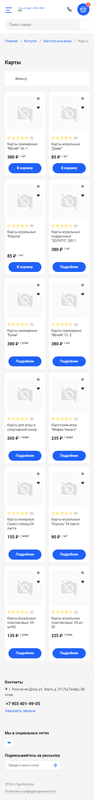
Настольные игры (57, 41)
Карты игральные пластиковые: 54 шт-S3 (67, 622)
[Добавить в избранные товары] (38, 107)
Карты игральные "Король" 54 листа (65, 521)
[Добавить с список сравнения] (38, 98)
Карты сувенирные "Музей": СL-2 (66, 333)
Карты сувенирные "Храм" (22, 333)
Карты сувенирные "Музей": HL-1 (22, 146)
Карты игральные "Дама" (65, 146)
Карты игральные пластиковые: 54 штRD (21, 622)
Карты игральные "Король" (21, 234)
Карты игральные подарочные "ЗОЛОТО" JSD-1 (65, 236)
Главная (11, 41)
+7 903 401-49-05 (69, 9)
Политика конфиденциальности (30, 791)
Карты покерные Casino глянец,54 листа (20, 523)
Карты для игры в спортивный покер (22, 427)
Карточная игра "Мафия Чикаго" (64, 427)
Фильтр (21, 79)
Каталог (30, 41)
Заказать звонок (20, 711)
